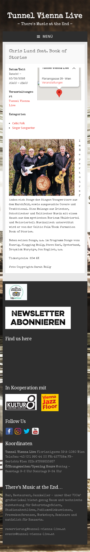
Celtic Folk (18, 123)
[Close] (74, 67)
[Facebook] (9, 431)
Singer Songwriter (23, 127)
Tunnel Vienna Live (44, 16)
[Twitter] (27, 431)
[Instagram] (18, 431)
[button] (59, 93)
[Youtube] (35, 431)
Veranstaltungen (52, 82)
